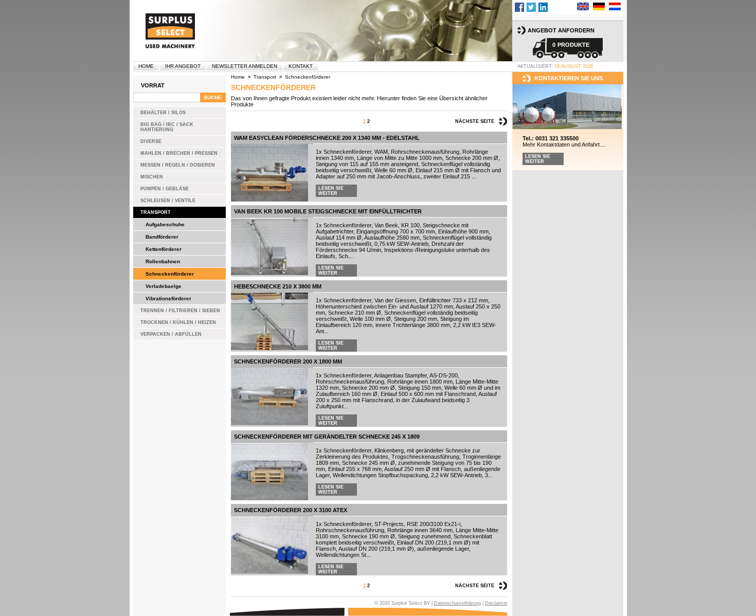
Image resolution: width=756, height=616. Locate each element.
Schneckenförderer (170, 274)
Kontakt (301, 66)
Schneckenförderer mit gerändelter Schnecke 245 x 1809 (327, 436)
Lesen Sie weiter (331, 191)
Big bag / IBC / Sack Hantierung (166, 127)
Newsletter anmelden (244, 66)
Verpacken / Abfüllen (171, 334)
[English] (583, 6)
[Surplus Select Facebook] (519, 7)
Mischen (151, 176)
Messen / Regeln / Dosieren (177, 165)
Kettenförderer (164, 249)
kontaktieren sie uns (568, 78)
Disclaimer (496, 603)
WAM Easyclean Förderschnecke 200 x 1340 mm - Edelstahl (327, 138)
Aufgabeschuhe (165, 224)
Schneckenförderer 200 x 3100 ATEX (290, 510)
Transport (155, 212)
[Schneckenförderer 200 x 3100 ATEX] (269, 545)
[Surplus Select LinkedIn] (543, 7)
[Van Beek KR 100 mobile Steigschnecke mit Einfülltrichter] (269, 246)
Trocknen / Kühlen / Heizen (178, 322)
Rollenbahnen (163, 261)
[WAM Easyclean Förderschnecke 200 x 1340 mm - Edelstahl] (269, 173)
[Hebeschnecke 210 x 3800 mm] (269, 321)
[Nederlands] (615, 6)
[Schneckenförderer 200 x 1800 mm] (269, 396)
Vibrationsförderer (168, 298)
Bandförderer (162, 237)
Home (146, 66)
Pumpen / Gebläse (164, 188)
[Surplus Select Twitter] (531, 7)
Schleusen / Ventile (167, 200)
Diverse (150, 141)
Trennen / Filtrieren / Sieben (180, 310)
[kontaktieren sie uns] (567, 107)
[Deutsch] (599, 6)
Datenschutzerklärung (457, 603)
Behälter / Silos (163, 112)
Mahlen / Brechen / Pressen (179, 153)
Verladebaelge (164, 286)
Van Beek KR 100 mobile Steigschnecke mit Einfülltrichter (328, 211)
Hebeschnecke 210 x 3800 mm (277, 286)
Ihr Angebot (183, 66)
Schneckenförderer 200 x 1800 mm (288, 361)
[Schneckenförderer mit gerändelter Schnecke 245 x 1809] (269, 471)
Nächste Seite (474, 121)
